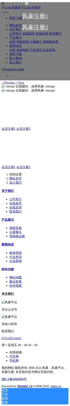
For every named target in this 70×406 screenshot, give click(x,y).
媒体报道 (15, 252)
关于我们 (8, 190)
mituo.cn (56, 386)
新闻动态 (8, 244)
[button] (9, 82)
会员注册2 (23, 128)
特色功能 (8, 269)
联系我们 (15, 211)
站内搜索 (15, 285)
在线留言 (15, 203)
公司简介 (15, 199)
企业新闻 (15, 261)
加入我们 (15, 182)
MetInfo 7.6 (24, 386)
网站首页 (15, 178)
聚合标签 (15, 281)
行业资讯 (15, 257)
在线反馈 (15, 207)
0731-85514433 (11, 338)
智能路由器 (17, 236)
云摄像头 (15, 232)
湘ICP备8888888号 (14, 379)
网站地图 (15, 277)
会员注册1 (9, 128)
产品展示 (8, 219)
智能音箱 (15, 228)
